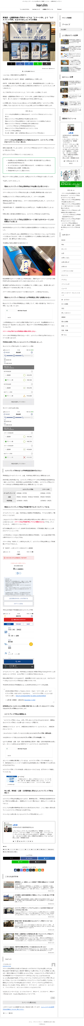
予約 (39, 849)
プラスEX (34, 849)
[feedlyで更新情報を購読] (30, 841)
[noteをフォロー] (24, 841)
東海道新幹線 (11, 851)
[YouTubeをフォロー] (20, 841)
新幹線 (5, 851)
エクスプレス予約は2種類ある (13, 130)
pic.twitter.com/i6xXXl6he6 (38, 695)
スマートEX (28, 849)
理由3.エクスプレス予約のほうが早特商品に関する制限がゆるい (22, 123)
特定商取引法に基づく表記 (49, 1021)
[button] (46, 63)
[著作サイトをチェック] (13, 841)
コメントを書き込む (29, 1002)
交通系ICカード (45, 849)
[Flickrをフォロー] (26, 841)
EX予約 (5, 849)
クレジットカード (21, 849)
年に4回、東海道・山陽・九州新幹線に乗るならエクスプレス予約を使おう (25, 133)
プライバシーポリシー (37, 1021)
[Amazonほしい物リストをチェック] (28, 841)
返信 (53, 997)
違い (16, 851)
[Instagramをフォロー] (18, 841)
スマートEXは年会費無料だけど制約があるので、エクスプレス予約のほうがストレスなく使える (70, 195)
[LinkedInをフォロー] (22, 841)
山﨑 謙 (15, 825)
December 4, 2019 (29, 700)
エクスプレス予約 (12, 849)
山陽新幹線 (52, 849)
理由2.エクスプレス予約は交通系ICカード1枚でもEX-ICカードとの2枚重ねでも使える (28, 121)
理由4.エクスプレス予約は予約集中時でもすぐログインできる (21, 128)
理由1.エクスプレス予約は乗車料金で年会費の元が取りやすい (21, 119)
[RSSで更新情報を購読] (32, 841)
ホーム (30, 1021)
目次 (27, 111)
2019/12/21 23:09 (7, 966)
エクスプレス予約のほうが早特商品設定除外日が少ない (21, 126)
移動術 (5, 846)
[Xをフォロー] (15, 841)
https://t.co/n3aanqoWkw (23, 695)
